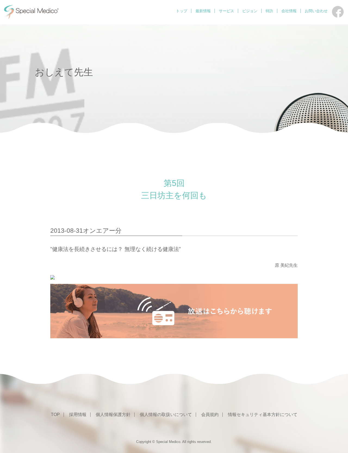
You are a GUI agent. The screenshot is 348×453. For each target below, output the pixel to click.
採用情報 (77, 414)
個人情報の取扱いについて (166, 414)
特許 (269, 11)
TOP (55, 414)
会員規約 (210, 414)
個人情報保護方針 (113, 414)
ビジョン (249, 11)
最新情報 (203, 11)
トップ (181, 11)
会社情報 (289, 11)
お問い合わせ (316, 11)
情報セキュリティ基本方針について (262, 414)
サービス (226, 11)
